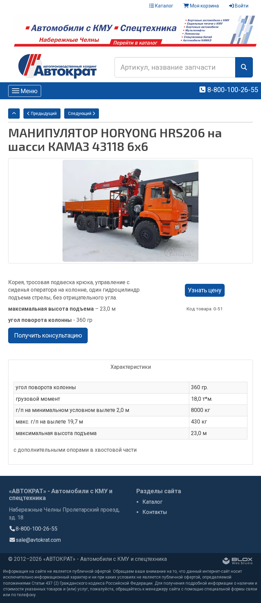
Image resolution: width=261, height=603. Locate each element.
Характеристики (130, 367)
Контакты (154, 512)
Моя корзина (204, 5)
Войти (241, 5)
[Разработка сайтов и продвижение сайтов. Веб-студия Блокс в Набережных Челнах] (238, 562)
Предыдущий (43, 113)
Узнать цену (205, 290)
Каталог (163, 5)
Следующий (80, 113)
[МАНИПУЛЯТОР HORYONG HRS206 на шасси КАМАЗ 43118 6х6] (130, 211)
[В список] (14, 113)
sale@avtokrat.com (38, 540)
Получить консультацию (48, 335)
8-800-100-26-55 (232, 90)
